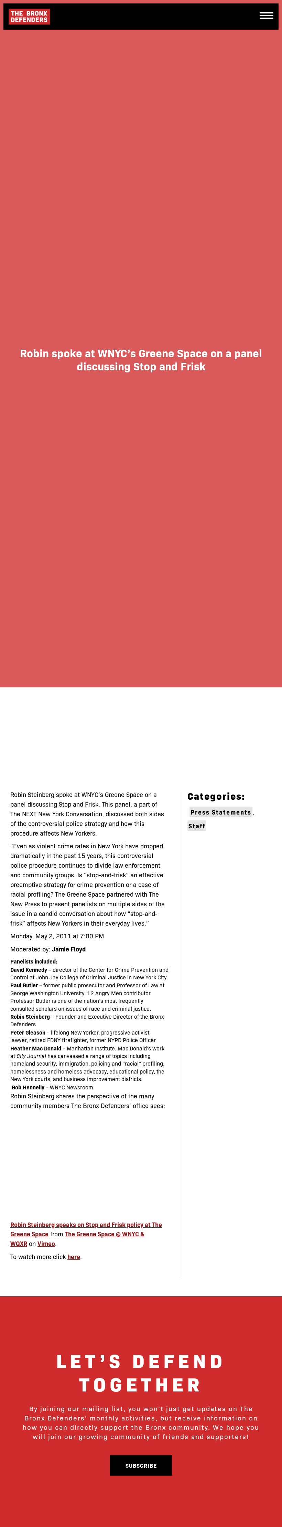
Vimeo (46, 1243)
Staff (196, 825)
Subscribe (141, 1465)
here (73, 1256)
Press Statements (221, 812)
